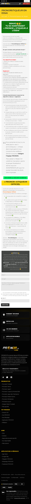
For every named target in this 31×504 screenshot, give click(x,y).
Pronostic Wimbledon (7, 399)
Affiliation (4, 422)
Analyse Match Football (8, 404)
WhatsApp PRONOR (7, 461)
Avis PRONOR (5, 415)
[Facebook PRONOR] (11, 377)
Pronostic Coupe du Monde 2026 (10, 391)
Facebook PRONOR (7, 464)
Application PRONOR (7, 420)
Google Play (5, 456)
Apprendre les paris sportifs (8, 438)
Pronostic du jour (6, 401)
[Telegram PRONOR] (3, 377)
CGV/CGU (22, 477)
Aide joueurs (5, 443)
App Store (4, 454)
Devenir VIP (4, 412)
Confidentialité (14, 477)
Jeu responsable (6, 440)
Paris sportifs (5, 406)
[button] (19, 3)
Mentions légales (5, 477)
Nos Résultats (5, 417)
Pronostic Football (6, 384)
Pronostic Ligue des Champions (10, 394)
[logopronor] (5, 4)
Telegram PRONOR (7, 459)
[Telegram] (4, 1)
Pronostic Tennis (6, 386)
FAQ (2, 433)
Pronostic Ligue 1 (6, 389)
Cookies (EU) (4, 480)
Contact (3, 435)
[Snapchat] (6, 1)
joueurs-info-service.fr (19, 498)
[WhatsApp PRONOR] (7, 377)
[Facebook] (2, 1)
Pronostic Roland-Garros (8, 396)
